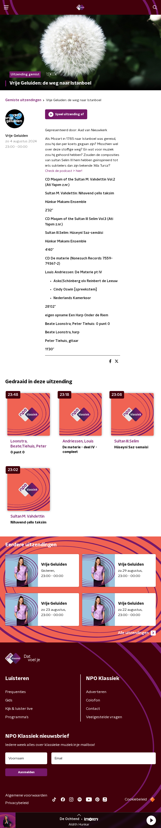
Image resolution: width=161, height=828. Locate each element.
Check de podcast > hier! (63, 171)
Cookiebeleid (136, 799)
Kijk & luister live (19, 709)
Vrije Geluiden (16, 135)
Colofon (93, 700)
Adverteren (96, 692)
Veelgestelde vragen (104, 717)
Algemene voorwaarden (26, 795)
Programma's (17, 717)
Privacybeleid (17, 803)
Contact (93, 709)
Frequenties (15, 692)
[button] (151, 820)
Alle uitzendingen (133, 633)
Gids (8, 700)
